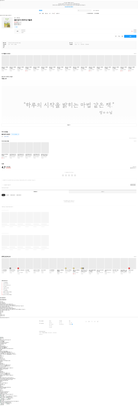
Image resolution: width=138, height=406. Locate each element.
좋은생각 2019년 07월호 (5, 155)
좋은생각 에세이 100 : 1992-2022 (44, 155)
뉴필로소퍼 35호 (36, 270)
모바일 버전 (2, 404)
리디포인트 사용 (3, 366)
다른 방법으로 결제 (3, 343)
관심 (16, 26)
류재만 (16, 156)
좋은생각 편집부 (17, 23)
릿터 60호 (27, 270)
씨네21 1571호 (12, 270)
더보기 (135, 53)
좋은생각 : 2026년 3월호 (52, 68)
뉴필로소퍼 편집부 (36, 271)
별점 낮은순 (19, 195)
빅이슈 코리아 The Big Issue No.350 (84, 271)
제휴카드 (50, 322)
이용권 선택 (2, 359)
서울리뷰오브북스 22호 (108, 271)
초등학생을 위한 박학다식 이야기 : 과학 (20, 155)
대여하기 (1, 388)
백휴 (97, 272)
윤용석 (24, 156)
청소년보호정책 (50, 332)
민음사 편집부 (27, 271)
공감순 (7, 195)
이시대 (100, 272)
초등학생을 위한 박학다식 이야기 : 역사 (28, 155)
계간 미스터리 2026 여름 (100, 271)
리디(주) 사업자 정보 (42, 331)
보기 (0, 383)
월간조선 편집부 (75, 272)
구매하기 (4, 388)
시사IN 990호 (51, 270)
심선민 (32, 156)
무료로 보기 (2, 360)
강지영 (102, 272)
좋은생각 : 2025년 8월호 (108, 68)
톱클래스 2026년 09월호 (60, 271)
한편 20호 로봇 (115, 270)
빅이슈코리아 (83, 272)
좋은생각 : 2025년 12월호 (76, 68)
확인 (0, 355)
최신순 (3, 195)
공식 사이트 (6, 136)
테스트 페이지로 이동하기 (69, 6)
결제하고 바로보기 (3, 367)
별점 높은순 (13, 195)
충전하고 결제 (2, 368)
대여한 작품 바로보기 (9, 348)
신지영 (108, 272)
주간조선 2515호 (68, 270)
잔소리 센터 (43, 270)
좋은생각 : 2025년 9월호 (100, 68)
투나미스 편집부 (20, 272)
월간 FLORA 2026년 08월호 (92, 271)
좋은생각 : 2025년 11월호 (84, 68)
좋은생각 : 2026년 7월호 (20, 68)
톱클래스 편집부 (60, 272)
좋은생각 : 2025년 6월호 (123, 68)
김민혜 (124, 272)
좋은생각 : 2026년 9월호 (5, 68)
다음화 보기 (2, 393)
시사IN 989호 (4, 270)
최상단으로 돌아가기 (6, 317)
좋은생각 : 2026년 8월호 (13, 68)
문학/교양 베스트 (4, 280)
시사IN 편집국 (4, 271)
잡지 (15, 17)
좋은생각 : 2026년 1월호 (68, 68)
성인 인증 (1, 311)
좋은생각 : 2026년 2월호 (60, 68)
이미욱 (127, 272)
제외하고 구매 (2, 314)
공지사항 (42, 323)
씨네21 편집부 (12, 271)
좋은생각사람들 (16, 24)
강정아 (121, 272)
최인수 (40, 156)
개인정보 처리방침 (44, 332)
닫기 (2, 383)
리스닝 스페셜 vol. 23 (20, 271)
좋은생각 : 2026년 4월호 (44, 68)
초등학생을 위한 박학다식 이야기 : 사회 (36, 155)
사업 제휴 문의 (61, 324)
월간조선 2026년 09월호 (76, 271)
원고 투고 (60, 322)
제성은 (42, 271)
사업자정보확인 (55, 332)
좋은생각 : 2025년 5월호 (131, 68)
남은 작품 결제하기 (3, 348)
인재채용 (70, 324)
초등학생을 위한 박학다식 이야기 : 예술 (13, 155)
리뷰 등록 (132, 184)
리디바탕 (50, 327)
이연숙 (111, 272)
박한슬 (106, 272)
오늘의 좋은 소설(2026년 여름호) (123, 271)
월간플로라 (91, 272)
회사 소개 (70, 322)
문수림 (129, 271)
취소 (0, 312)
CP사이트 (50, 325)
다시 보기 (5, 393)
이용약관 (40, 332)
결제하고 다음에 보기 (9, 367)
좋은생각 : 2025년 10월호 (92, 68)
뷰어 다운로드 (51, 324)
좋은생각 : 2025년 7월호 (116, 68)
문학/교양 (18, 17)
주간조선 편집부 (67, 271)
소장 (130, 36)
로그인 (96, 10)
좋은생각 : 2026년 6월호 (28, 68)
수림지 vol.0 (130, 270)
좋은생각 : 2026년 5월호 (36, 68)
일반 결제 (6, 368)
